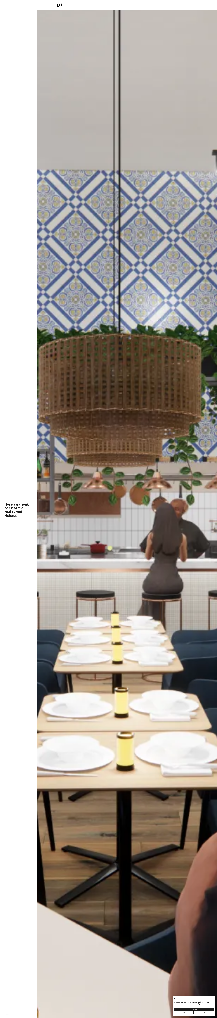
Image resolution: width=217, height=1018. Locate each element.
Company (76, 5)
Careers (83, 5)
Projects (67, 5)
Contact (97, 5)
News (90, 5)
